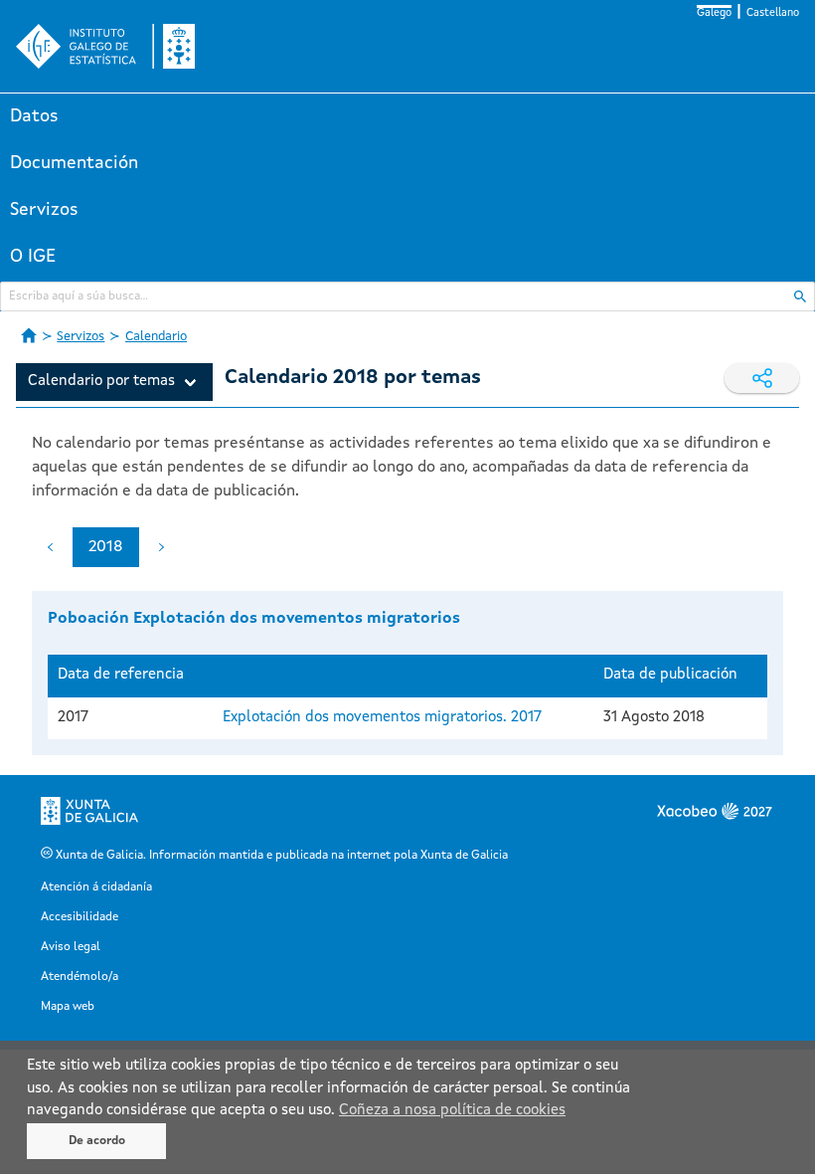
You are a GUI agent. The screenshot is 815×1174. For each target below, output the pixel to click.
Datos (34, 116)
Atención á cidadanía (96, 887)
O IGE (33, 257)
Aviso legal (70, 947)
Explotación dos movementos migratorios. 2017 (382, 717)
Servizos (44, 210)
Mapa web (67, 1007)
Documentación (74, 163)
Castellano (772, 13)
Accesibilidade (79, 917)
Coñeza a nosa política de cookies (452, 1110)
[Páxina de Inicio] (29, 335)
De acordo (97, 1141)
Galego (714, 13)
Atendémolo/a (79, 977)
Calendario (156, 336)
